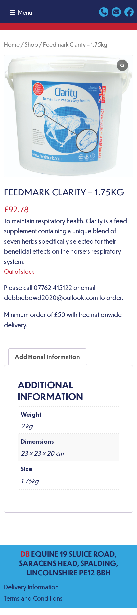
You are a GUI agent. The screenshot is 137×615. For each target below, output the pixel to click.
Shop (31, 44)
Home (12, 44)
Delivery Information (31, 587)
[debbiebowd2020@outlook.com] (116, 11)
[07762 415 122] (103, 11)
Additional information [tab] (47, 356)
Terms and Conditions (33, 598)
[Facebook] (129, 11)
